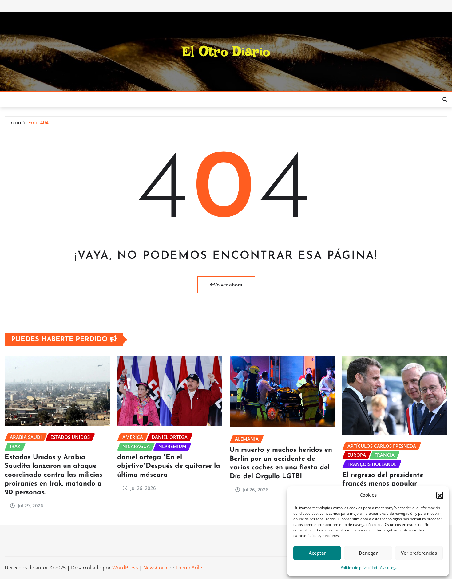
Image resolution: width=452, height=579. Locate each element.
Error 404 (38, 122)
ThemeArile (189, 567)
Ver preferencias (419, 553)
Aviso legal (389, 567)
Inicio (15, 122)
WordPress (125, 567)
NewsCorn (155, 567)
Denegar (368, 553)
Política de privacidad (359, 567)
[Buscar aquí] (444, 99)
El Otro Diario (226, 51)
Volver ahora (228, 285)
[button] (440, 495)
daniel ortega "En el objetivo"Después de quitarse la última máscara (168, 466)
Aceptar (317, 553)
